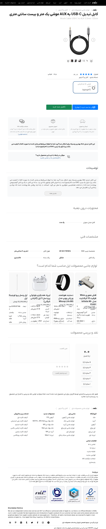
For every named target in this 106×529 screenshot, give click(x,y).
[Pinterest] (15, 522)
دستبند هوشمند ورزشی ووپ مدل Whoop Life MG (65, 298)
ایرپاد (54, 3)
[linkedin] (21, 522)
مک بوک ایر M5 (48, 424)
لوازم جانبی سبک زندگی (66, 435)
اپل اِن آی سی (95, 10)
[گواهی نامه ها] (90, 494)
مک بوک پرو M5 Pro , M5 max (43, 421)
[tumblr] (26, 522)
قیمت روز (21, 3)
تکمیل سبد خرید (59, 107)
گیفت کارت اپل (22, 417)
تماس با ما (91, 444)
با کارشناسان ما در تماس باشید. (50, 158)
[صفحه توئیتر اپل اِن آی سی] (32, 522)
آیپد (60, 3)
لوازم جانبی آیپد (68, 424)
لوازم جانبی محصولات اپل (80, 10)
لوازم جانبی (40, 3)
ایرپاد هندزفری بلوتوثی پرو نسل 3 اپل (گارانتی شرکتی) (40, 298)
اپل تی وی (91, 432)
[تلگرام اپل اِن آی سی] (48, 522)
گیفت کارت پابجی (21, 432)
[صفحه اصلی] (95, 3)
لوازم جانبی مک (69, 421)
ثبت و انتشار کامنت (61, 373)
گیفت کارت (87, 3)
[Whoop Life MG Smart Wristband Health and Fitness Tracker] (63, 282)
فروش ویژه (78, 3)
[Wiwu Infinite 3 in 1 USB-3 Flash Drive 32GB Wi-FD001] (86, 282)
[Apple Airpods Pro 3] (40, 282)
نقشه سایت (91, 451)
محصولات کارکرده (10, 3)
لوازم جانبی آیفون (68, 417)
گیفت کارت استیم (21, 424)
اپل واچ (48, 3)
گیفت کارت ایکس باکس (19, 428)
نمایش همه (53, 193)
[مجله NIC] (40, 494)
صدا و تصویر (31, 3)
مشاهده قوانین (23, 134)
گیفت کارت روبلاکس (20, 435)
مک (71, 3)
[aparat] (10, 522)
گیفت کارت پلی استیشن (19, 421)
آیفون (65, 3)
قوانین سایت (90, 455)
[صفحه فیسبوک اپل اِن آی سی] (37, 522)
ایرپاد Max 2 (49, 435)
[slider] (86, 74)
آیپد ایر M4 (50, 432)
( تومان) (85, 107)
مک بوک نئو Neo (48, 428)
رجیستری (92, 462)
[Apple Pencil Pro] (17, 282)
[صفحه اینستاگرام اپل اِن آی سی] (42, 522)
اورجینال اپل (70, 432)
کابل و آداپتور (63, 10)
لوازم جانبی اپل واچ (67, 428)
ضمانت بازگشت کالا (88, 459)
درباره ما (92, 448)
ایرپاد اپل (92, 435)
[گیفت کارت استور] (57, 494)
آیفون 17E (50, 417)
